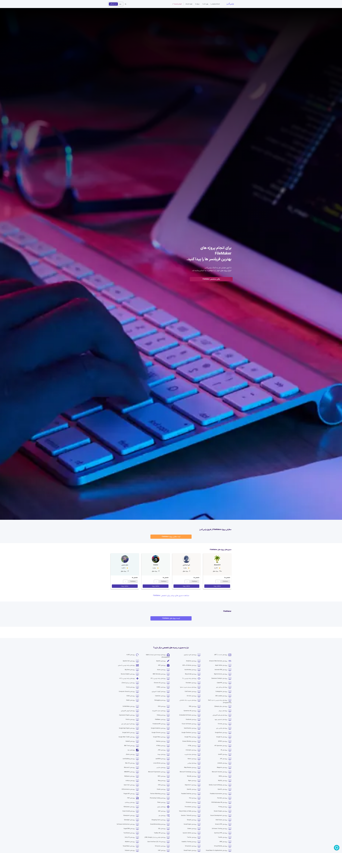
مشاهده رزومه (217, 586)
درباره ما (197, 4)
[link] (222, 655)
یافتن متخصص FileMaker (211, 279)
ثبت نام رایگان (113, 4)
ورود (120, 4)
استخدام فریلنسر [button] (215, 4)
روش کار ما (205, 4)
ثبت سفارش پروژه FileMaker (171, 536)
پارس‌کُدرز (230, 3)
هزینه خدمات (188, 4)
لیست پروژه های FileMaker (171, 618)
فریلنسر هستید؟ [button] (178, 4)
